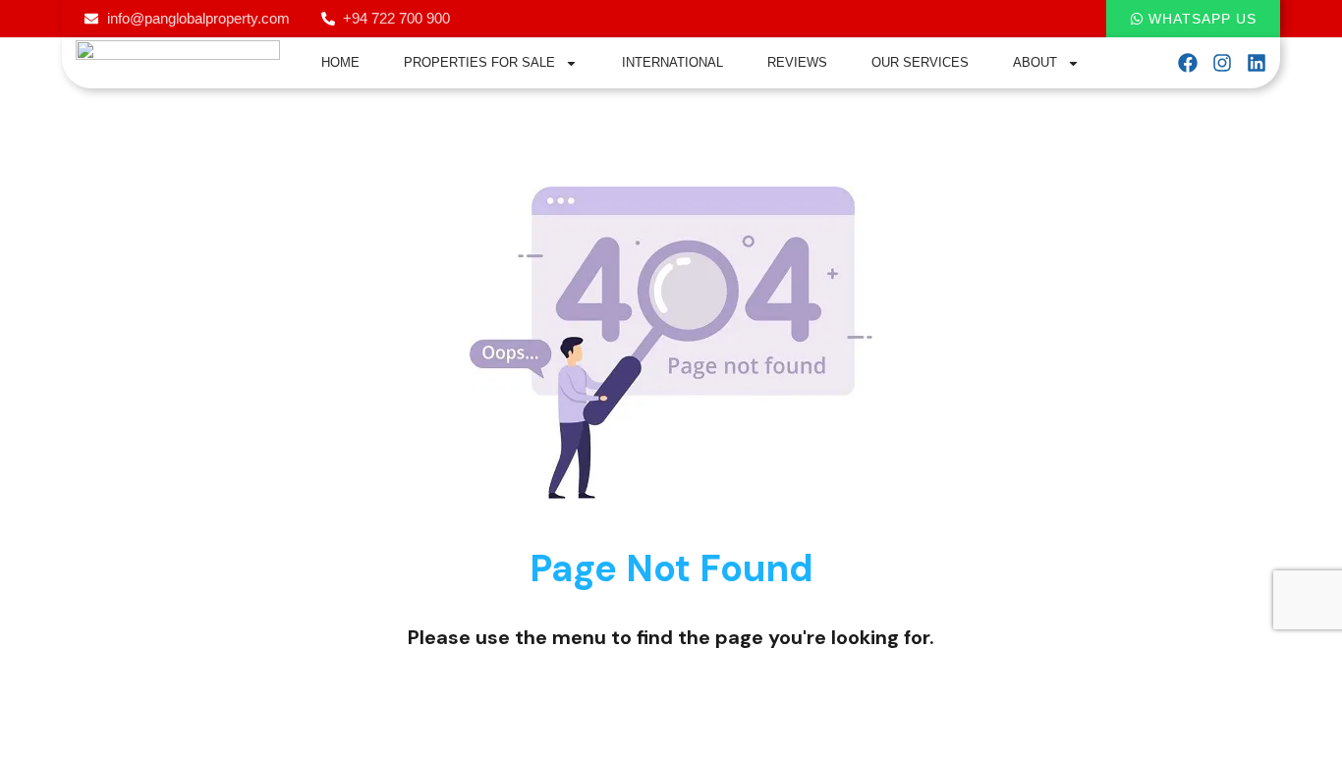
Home (340, 62)
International (672, 62)
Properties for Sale (479, 62)
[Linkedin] (1256, 63)
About (1035, 62)
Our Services (920, 62)
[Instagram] (1222, 63)
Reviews (797, 62)
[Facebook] (1188, 63)
